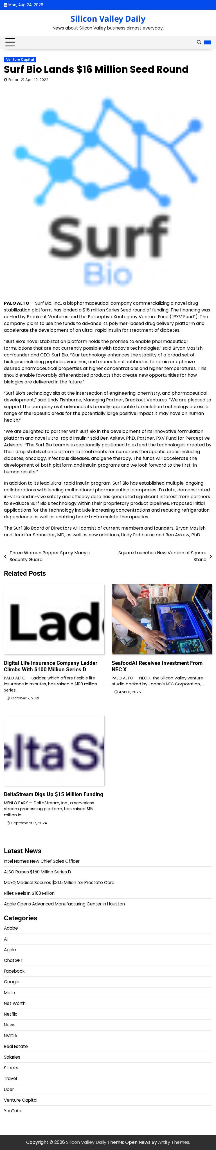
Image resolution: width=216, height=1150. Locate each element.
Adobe (11, 928)
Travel (10, 1078)
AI (6, 939)
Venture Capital (20, 59)
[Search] (199, 42)
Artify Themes (173, 1142)
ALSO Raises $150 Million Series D (37, 872)
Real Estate (16, 1046)
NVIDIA (10, 1036)
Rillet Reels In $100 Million (29, 893)
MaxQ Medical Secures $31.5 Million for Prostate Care (59, 882)
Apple (10, 950)
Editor (13, 79)
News (9, 1025)
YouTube (13, 1111)
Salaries (12, 1057)
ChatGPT (13, 960)
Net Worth (15, 1003)
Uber (9, 1089)
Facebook (14, 971)
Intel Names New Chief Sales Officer (42, 861)
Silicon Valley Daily (108, 18)
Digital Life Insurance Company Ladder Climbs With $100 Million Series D (50, 666)
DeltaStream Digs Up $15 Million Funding (53, 794)
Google (11, 982)
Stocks (11, 1068)
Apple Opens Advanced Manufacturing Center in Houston (64, 904)
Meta (9, 993)
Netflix (10, 1014)
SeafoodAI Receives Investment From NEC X (157, 666)
